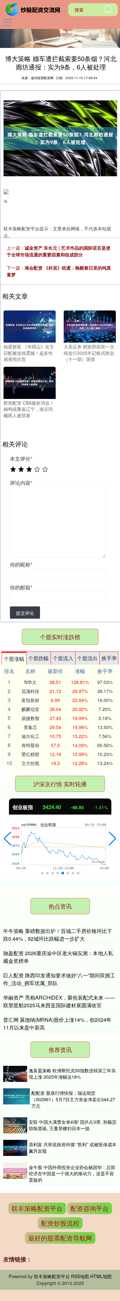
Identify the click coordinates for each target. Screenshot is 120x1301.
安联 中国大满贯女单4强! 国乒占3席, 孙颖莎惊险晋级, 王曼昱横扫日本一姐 (72, 1125)
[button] (7, 839)
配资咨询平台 (89, 1208)
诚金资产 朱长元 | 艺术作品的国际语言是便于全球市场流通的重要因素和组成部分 (58, 251)
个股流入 (63, 658)
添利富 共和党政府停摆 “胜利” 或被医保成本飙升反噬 (72, 1147)
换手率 (109, 658)
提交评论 (25, 613)
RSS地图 (80, 1276)
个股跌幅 (38, 658)
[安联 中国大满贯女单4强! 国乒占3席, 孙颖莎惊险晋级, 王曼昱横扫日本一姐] (15, 1125)
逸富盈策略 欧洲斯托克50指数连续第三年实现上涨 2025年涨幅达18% (72, 1073)
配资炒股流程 (60, 1223)
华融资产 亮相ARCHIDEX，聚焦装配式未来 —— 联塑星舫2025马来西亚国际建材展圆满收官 (59, 1001)
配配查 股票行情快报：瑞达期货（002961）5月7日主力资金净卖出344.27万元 (73, 1099)
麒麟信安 (30, 709)
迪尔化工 (30, 736)
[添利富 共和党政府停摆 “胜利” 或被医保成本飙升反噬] (15, 1148)
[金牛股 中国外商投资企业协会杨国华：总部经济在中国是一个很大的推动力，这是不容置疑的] (15, 1174)
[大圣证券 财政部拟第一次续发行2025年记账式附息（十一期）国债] (90, 326)
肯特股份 (30, 745)
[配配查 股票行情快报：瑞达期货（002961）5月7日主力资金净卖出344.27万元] (16, 1099)
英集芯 (30, 727)
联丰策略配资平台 (37, 1208)
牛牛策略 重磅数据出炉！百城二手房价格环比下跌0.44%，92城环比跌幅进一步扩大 (57, 934)
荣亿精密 (30, 754)
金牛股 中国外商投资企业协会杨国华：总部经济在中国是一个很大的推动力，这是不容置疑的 (72, 1173)
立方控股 (30, 763)
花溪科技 (30, 691)
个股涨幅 (14, 658)
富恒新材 (30, 700)
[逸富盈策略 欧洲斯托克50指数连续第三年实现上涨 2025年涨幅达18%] (15, 1074)
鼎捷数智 (30, 718)
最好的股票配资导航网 (60, 1237)
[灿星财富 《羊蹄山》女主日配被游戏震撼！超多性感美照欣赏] (30, 326)
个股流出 (87, 658)
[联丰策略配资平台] (34, 9)
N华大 (30, 682)
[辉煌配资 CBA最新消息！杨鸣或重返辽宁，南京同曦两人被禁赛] (30, 382)
